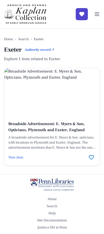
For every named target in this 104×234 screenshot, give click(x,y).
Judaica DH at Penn (52, 227)
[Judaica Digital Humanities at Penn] (52, 184)
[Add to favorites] (91, 157)
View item (15, 157)
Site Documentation (52, 220)
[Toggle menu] (97, 14)
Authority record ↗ (40, 50)
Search (23, 39)
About (52, 199)
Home (8, 39)
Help (52, 213)
